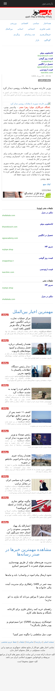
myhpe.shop (7, 249)
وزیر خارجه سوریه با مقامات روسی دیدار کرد (27, 88)
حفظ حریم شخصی (9, 642)
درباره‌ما (38, 642)
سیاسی (36, 23)
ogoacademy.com (45, 67)
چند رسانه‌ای (30, 34)
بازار (37, 40)
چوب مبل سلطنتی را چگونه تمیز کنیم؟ (32, 634)
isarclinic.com (47, 72)
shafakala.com (8, 215)
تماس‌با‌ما (30, 642)
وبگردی (17, 34)
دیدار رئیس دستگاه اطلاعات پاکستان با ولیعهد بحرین (20, 370)
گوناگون (47, 40)
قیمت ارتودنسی (46, 70)
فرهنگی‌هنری (45, 34)
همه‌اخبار (47, 23)
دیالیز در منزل (47, 212)
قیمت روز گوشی (46, 58)
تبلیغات (21, 642)
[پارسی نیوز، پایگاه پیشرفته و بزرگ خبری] (38, 14)
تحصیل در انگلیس (45, 64)
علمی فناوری (45, 29)
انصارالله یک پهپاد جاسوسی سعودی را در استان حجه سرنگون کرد (18, 529)
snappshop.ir (47, 61)
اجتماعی (31, 29)
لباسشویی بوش (46, 53)
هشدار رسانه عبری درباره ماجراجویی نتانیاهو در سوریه (17, 459)
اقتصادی (24, 23)
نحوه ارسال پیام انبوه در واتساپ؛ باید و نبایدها (28, 575)
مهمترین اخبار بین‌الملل (33, 311)
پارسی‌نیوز (47, 3)
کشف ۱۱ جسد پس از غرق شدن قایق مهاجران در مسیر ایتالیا (18, 415)
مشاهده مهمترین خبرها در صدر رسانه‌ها (28, 551)
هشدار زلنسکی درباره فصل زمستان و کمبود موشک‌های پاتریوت (19, 347)
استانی (20, 29)
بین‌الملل (9, 29)
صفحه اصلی (49, 642)
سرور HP (49, 246)
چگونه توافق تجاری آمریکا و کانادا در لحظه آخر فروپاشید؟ (19, 504)
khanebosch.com (45, 56)
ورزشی (13, 23)
